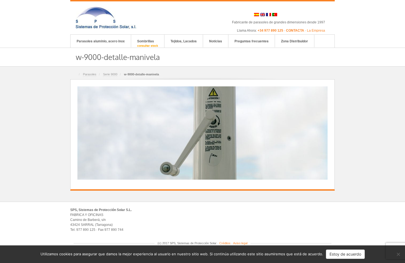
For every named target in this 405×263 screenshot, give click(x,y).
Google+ (299, 14)
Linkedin (306, 14)
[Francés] (268, 14)
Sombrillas (147, 43)
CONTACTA (295, 30)
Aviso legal (240, 243)
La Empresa (316, 30)
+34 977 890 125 (270, 30)
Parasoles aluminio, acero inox (101, 41)
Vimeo (313, 14)
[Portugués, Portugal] (274, 14)
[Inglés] (262, 14)
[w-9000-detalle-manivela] (202, 133)
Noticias (215, 41)
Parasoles (89, 74)
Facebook (291, 14)
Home (75, 74)
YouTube (321, 14)
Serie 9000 (110, 74)
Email (284, 14)
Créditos (225, 243)
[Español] (256, 14)
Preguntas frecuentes (251, 41)
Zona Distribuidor (294, 41)
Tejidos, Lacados (184, 41)
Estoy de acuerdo (345, 254)
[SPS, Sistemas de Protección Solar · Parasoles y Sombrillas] (106, 18)
